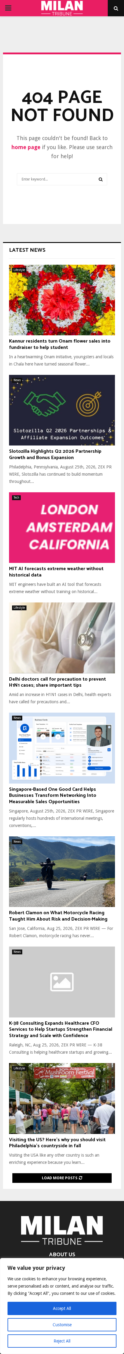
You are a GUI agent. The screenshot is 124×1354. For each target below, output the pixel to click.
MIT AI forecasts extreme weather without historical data (56, 572)
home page (25, 147)
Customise (62, 1324)
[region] (62, 1306)
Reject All (62, 1341)
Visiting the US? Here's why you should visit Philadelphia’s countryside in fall (57, 1143)
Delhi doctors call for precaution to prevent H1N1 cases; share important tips (57, 682)
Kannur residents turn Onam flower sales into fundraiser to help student (59, 344)
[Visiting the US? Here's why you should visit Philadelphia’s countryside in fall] (62, 1098)
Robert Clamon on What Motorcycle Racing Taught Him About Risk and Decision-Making (58, 916)
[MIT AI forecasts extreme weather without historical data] (62, 527)
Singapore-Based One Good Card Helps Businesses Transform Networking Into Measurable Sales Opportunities (52, 795)
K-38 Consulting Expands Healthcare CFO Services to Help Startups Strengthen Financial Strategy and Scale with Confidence (60, 1029)
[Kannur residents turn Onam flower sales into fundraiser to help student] (62, 300)
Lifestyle (19, 270)
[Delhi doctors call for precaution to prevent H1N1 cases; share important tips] (62, 637)
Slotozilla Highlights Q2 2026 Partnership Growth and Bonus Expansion (55, 454)
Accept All (62, 1308)
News (17, 380)
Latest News (27, 250)
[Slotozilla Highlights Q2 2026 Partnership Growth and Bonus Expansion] (62, 410)
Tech (16, 497)
